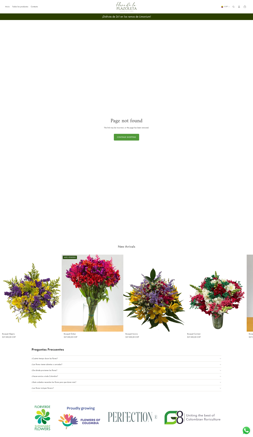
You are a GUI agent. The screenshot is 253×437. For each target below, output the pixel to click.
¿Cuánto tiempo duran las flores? (45, 358)
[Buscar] (233, 7)
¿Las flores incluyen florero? (43, 388)
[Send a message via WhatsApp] (246, 430)
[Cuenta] (239, 7)
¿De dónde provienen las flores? (44, 370)
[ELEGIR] (57, 327)
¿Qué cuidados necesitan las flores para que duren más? (54, 382)
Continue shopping (126, 137)
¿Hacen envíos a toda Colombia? (45, 376)
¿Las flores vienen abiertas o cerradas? (47, 364)
